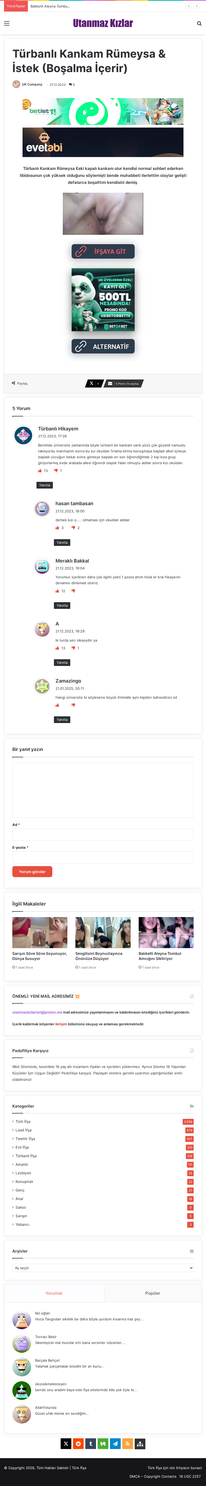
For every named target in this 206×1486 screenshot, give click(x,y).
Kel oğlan (42, 1313)
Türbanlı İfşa (26, 1156)
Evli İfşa (22, 1147)
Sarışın (21, 1216)
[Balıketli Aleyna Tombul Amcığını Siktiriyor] (166, 932)
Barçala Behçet (47, 1360)
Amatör (22, 1164)
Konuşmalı (24, 1181)
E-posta (20, 847)
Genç (20, 1190)
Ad (16, 824)
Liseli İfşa (24, 1130)
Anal (19, 1199)
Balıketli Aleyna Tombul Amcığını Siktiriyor (65, 6)
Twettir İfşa (25, 1139)
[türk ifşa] (103, 23)
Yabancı (22, 1224)
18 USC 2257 (190, 1476)
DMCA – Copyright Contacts (153, 1476)
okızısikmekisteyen (51, 1384)
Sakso (21, 1207)
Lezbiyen (23, 1173)
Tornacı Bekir (46, 1337)
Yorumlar (54, 1293)
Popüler (152, 1293)
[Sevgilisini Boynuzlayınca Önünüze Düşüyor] (102, 932)
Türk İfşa (23, 1121)
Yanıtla (44, 485)
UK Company (32, 84)
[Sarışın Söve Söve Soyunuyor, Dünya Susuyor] (39, 932)
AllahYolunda (45, 1407)
